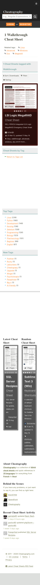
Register (25, 24)
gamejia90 (12, 516)
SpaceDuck (13, 499)
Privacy (9, 560)
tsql (9, 426)
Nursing (10, 226)
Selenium (10, 229)
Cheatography (9, 467)
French (6, 476)
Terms (24, 557)
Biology (10, 235)
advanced (25, 139)
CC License (13, 557)
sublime (27, 442)
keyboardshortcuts (31, 452)
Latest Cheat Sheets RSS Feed (20, 566)
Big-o (9, 282)
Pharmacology (13, 238)
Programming (12, 232)
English (10, 244)
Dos (8, 53)
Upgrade (10, 270)
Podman (10, 258)
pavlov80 (12, 522)
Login (10, 24)
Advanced (11, 50)
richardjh (10, 132)
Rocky (9, 261)
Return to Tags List (15, 157)
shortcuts (28, 439)
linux (9, 139)
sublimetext (28, 446)
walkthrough (16, 139)
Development (12, 223)
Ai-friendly (11, 285)
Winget (10, 273)
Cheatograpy (12, 267)
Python (10, 220)
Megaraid (19, 53)
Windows (24, 50)
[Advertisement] (18, 3)
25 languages (9, 473)
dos (14, 142)
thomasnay (31, 423)
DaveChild (12, 495)
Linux (22, 47)
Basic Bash (29, 516)
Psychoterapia (13, 276)
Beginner (10, 241)
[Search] (35, 16)
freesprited (12, 417)
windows (8, 142)
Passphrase (11, 279)
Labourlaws (12, 264)
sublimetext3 (29, 449)
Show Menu (36, 4)
